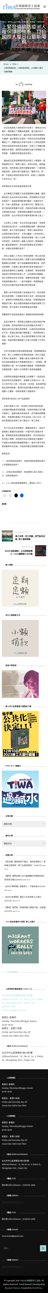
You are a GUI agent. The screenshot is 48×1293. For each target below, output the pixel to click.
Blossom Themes (12, 1288)
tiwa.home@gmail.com (14, 1010)
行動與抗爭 (41, 22)
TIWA (4, 22)
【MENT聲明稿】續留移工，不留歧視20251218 (24, 886)
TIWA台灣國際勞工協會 (30, 1280)
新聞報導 (25, 22)
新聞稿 (32, 22)
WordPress (37, 1288)
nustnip (28, 84)
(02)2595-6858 (9, 1006)
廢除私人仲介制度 (14, 22)
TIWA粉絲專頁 (12, 972)
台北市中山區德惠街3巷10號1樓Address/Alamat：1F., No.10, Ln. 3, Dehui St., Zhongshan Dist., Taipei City (22, 999)
